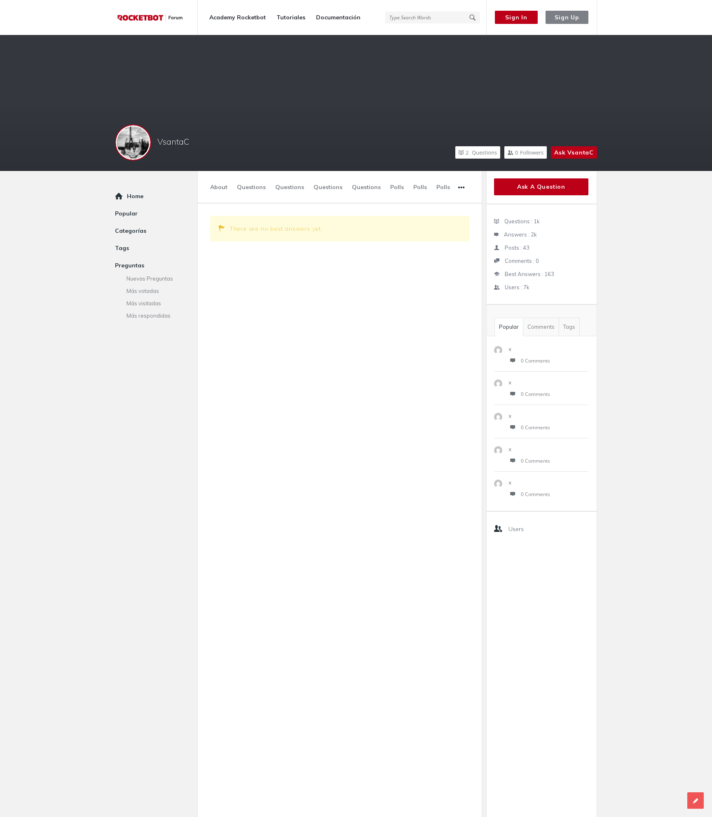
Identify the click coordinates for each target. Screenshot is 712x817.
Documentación (338, 17)
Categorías (130, 230)
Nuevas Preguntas (149, 278)
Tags (569, 326)
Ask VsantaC (574, 152)
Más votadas (142, 291)
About (218, 187)
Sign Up (567, 17)
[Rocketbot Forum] (156, 17)
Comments (541, 326)
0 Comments (535, 360)
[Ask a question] (695, 800)
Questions (481, 152)
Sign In (516, 17)
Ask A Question (541, 186)
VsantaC (173, 141)
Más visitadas (143, 303)
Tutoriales (290, 17)
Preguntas (129, 265)
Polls (397, 187)
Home (135, 196)
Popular (509, 326)
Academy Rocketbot (237, 17)
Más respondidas (148, 315)
